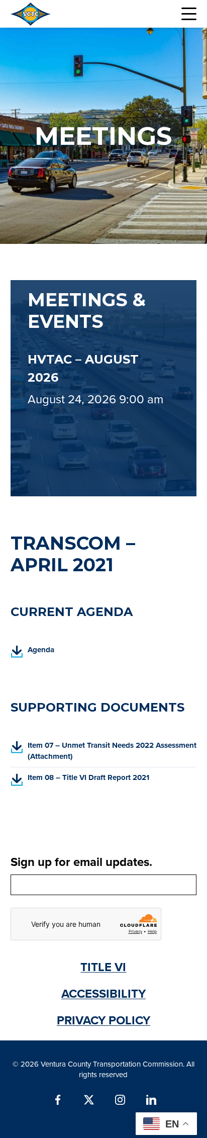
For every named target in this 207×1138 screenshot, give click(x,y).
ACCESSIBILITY (103, 993)
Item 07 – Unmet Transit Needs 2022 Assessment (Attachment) (104, 753)
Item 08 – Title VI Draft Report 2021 (80, 781)
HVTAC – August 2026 (83, 368)
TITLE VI (103, 967)
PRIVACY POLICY (103, 1020)
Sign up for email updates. (81, 861)
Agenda (33, 653)
